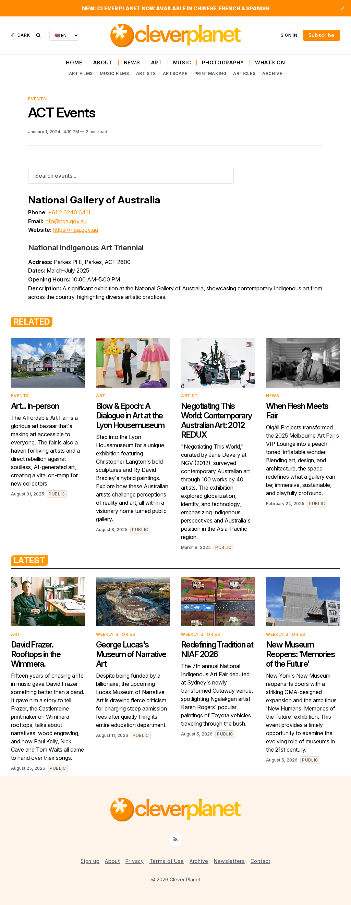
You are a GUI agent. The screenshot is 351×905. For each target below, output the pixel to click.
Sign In (289, 35)
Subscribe (321, 35)
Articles (244, 73)
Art (156, 62)
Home (74, 62)
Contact (260, 861)
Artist (189, 395)
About (103, 62)
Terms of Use (166, 861)
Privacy (134, 861)
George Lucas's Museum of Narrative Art (131, 654)
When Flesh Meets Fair (297, 410)
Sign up (90, 861)
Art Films (81, 73)
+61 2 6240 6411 (69, 212)
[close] (342, 8)
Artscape (175, 73)
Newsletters (229, 861)
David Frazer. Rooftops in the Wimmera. (35, 654)
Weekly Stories (115, 634)
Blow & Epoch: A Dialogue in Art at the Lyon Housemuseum (130, 415)
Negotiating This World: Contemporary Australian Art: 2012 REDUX (216, 420)
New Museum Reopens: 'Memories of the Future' (300, 654)
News (132, 62)
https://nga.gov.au (75, 229)
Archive (272, 73)
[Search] (38, 35)
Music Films (114, 73)
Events (37, 98)
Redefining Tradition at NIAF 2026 (217, 649)
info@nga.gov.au (66, 221)
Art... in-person (35, 406)
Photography (223, 62)
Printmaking (210, 73)
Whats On (270, 62)
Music (182, 62)
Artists (146, 73)
